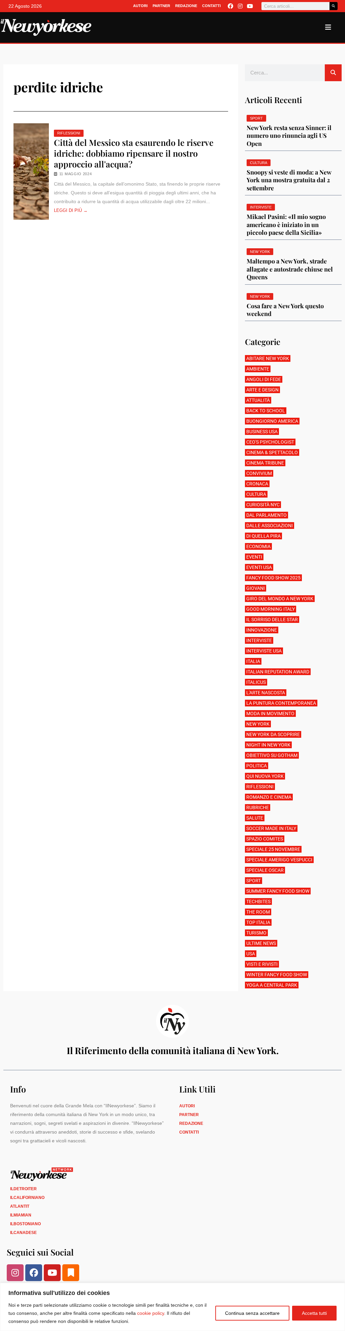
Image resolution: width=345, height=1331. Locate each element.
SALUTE (254, 818)
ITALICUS (256, 682)
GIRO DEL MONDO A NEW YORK (279, 598)
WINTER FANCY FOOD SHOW (276, 974)
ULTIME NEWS (261, 943)
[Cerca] (334, 6)
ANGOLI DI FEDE (263, 379)
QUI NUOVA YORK (265, 776)
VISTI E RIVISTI (262, 964)
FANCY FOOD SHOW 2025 (273, 577)
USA (250, 953)
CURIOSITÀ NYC (263, 504)
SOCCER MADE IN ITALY (271, 828)
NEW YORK (258, 724)
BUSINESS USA (262, 431)
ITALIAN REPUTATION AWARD (277, 671)
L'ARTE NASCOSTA (265, 692)
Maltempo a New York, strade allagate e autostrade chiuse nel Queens (290, 269)
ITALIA (253, 661)
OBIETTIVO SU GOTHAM (271, 755)
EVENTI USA (259, 567)
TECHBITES (258, 901)
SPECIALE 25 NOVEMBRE (273, 849)
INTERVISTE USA (264, 651)
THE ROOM (258, 912)
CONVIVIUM (259, 473)
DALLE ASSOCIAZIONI (269, 525)
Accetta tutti (314, 1313)
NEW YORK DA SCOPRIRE (273, 734)
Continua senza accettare (252, 1313)
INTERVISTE (259, 640)
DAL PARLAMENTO (266, 515)
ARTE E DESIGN (262, 389)
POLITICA (256, 765)
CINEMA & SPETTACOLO (272, 452)
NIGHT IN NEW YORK (268, 745)
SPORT (253, 880)
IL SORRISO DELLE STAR (272, 619)
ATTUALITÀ (258, 400)
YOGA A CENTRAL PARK (271, 985)
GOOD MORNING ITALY (270, 609)
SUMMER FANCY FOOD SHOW (277, 891)
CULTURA (256, 494)
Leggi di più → (71, 210)
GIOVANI (255, 588)
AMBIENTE (257, 369)
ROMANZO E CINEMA (268, 797)
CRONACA (257, 483)
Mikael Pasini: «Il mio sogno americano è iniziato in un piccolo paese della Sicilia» (286, 224)
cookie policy (150, 1313)
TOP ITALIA (258, 922)
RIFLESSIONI (68, 133)
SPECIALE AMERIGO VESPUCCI (279, 859)
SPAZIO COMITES (264, 839)
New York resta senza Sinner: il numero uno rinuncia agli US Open (289, 136)
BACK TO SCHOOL (265, 410)
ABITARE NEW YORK (267, 358)
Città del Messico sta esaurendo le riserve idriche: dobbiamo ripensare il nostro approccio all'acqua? (134, 153)
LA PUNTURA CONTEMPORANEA (281, 703)
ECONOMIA (258, 546)
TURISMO (256, 933)
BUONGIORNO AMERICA (272, 421)
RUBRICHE (257, 807)
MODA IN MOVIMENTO (270, 713)
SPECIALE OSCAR (265, 870)
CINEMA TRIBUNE (265, 463)
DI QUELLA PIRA (263, 536)
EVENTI (254, 557)
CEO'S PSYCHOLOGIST (270, 442)
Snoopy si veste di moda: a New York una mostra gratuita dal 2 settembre (289, 180)
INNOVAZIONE (261, 630)
